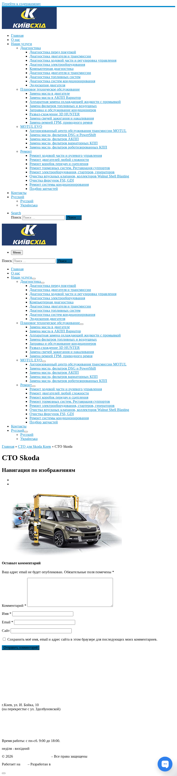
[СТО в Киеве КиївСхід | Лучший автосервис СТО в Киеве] (29, 28)
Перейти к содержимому (21, 4)
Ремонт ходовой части (19, 660)
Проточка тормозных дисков (24, 668)
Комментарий (14, 606)
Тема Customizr (63, 764)
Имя (6, 614)
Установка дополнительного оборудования (35, 689)
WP (24, 764)
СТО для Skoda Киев (34, 446)
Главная (8, 446)
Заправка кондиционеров (22, 680)
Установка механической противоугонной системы (42, 693)
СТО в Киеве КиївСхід (32, 756)
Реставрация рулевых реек (22, 672)
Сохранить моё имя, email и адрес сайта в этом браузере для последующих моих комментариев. (82, 639)
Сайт (6, 631)
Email (7, 622)
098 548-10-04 (13, 717)
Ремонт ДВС (12, 656)
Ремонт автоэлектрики (20, 685)
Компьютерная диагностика (24, 697)
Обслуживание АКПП (19, 664)
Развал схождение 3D (18, 676)
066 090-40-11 (12, 721)
